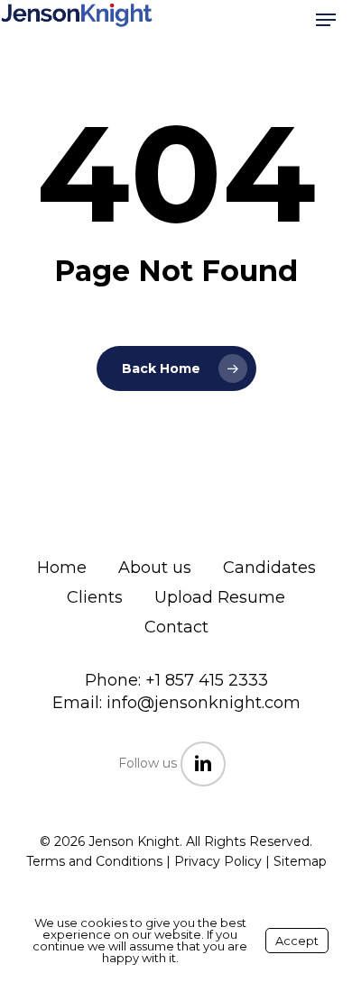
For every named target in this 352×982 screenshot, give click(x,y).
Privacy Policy (218, 861)
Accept (297, 940)
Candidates (269, 567)
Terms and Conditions (94, 861)
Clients (95, 597)
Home (62, 567)
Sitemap (300, 861)
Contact (176, 627)
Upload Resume (219, 597)
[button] (326, 20)
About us (154, 567)
